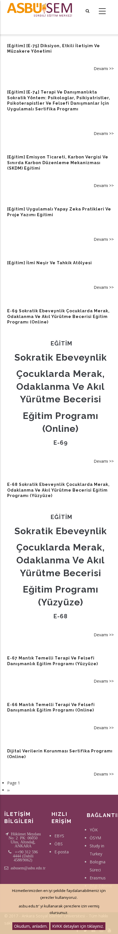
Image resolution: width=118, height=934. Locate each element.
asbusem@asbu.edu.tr (28, 868)
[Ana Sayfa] (39, 10)
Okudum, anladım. (31, 926)
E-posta (61, 851)
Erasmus (98, 878)
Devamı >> (104, 68)
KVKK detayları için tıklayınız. (78, 926)
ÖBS (58, 843)
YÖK (94, 829)
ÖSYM (95, 837)
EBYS (59, 835)
